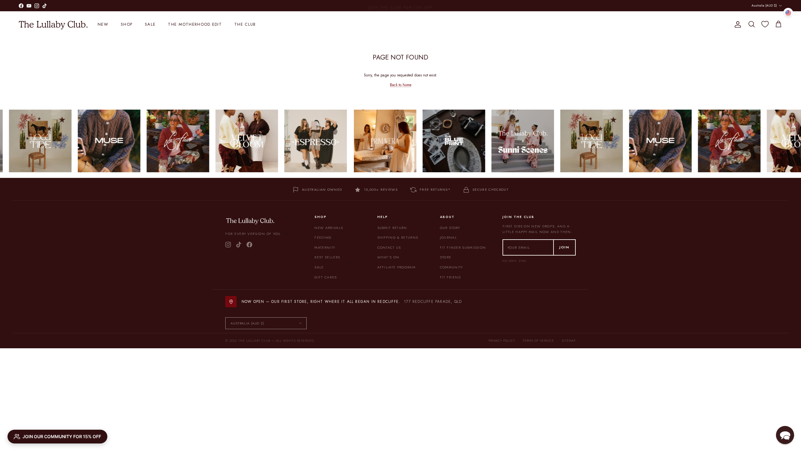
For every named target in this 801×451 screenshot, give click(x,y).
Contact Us (389, 247)
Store (446, 257)
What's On (388, 257)
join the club (384, 5)
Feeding (322, 237)
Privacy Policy (501, 340)
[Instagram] (228, 244)
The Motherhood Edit (195, 24)
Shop (126, 24)
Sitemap (569, 340)
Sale (150, 24)
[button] (785, 435)
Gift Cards (325, 277)
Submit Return (392, 227)
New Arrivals (328, 227)
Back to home (400, 85)
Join (564, 247)
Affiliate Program (396, 267)
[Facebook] (249, 244)
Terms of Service (538, 340)
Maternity (324, 247)
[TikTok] (239, 244)
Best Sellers (327, 257)
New (103, 24)
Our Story (450, 227)
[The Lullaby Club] (53, 24)
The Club (245, 24)
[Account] (737, 24)
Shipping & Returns (397, 237)
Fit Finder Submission (463, 247)
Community (451, 267)
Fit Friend (450, 277)
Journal (448, 237)
